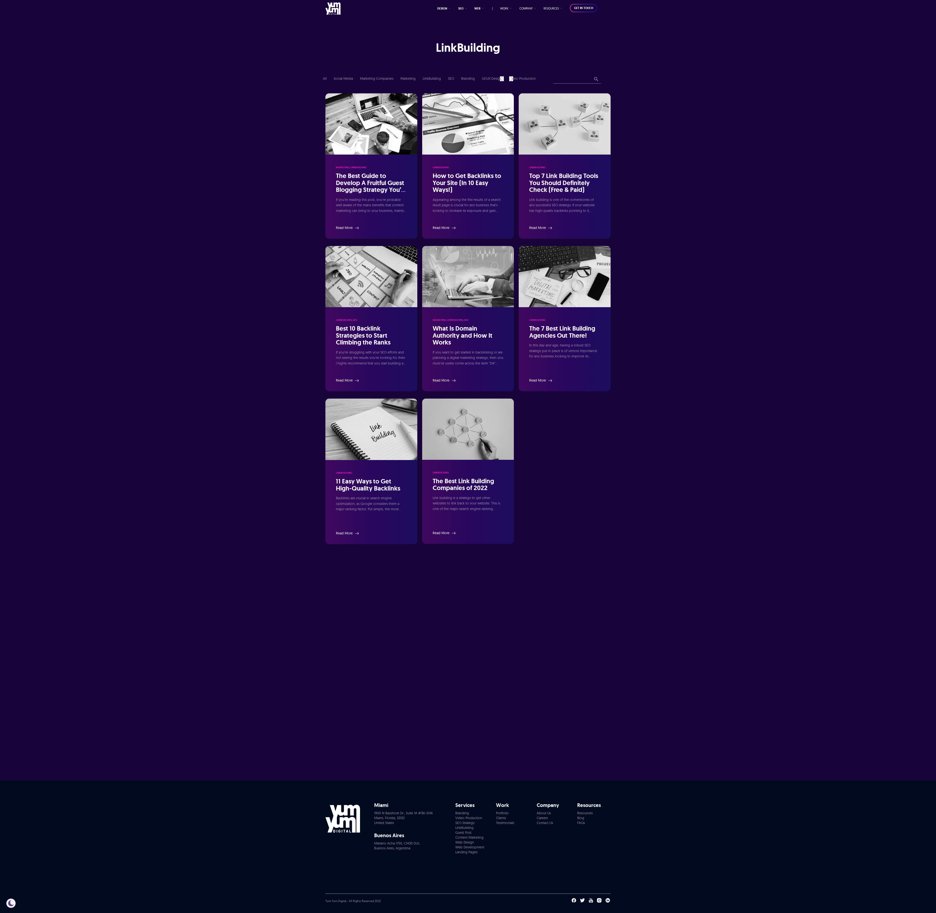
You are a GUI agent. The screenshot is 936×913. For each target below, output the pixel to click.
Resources (585, 813)
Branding (468, 78)
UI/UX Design (492, 78)
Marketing (408, 78)
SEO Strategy (465, 823)
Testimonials (505, 823)
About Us (544, 813)
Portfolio (502, 813)
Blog (580, 818)
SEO (451, 78)
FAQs (581, 823)
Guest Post (463, 832)
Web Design (464, 842)
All (325, 78)
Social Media (344, 78)
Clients (501, 818)
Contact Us (545, 823)
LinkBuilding (432, 78)
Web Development (469, 847)
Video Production (522, 78)
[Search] (596, 79)
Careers (542, 818)
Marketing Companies (377, 78)
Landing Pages (466, 852)
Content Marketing (469, 837)
